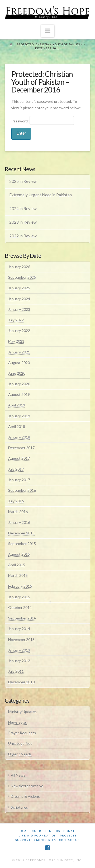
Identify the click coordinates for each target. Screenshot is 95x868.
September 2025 (22, 277)
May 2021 (16, 341)
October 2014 (20, 607)
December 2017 (21, 447)
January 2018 (19, 437)
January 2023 (19, 309)
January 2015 (19, 597)
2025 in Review (23, 181)
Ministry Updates (22, 711)
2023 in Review (23, 222)
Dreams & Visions (25, 796)
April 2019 (16, 405)
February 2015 (20, 586)
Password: (20, 121)
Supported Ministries (35, 840)
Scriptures (19, 807)
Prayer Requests (22, 732)
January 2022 (19, 330)
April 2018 (16, 426)
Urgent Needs (20, 754)
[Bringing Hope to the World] (47, 11)
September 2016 (22, 490)
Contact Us (69, 840)
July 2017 (16, 469)
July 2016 (16, 501)
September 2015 (22, 543)
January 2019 (19, 416)
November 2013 (21, 639)
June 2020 (16, 373)
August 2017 (19, 458)
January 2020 (19, 384)
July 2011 (16, 671)
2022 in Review (23, 235)
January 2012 (19, 660)
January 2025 (19, 288)
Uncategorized (20, 743)
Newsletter (17, 722)
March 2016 (18, 511)
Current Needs (46, 830)
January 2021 (19, 352)
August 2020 (19, 362)
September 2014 (22, 618)
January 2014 (19, 628)
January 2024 (19, 298)
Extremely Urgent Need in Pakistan (40, 194)
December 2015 (21, 533)
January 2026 (19, 266)
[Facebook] (47, 848)
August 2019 (19, 394)
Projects (68, 835)
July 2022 (16, 320)
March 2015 (18, 575)
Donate (70, 830)
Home (23, 830)
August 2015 (19, 554)
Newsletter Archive (27, 785)
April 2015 (16, 565)
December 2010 (21, 682)
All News (18, 775)
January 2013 (19, 650)
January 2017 (19, 479)
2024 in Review (23, 208)
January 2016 (19, 522)
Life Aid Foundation (38, 835)
